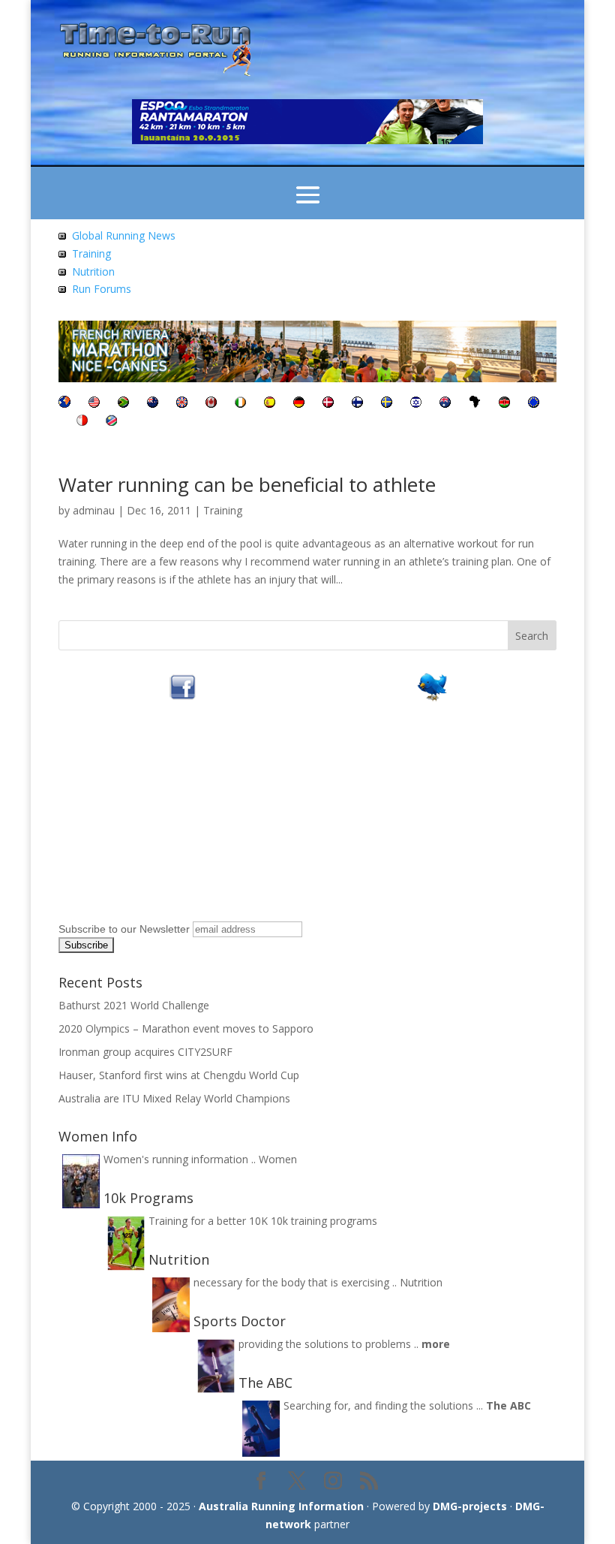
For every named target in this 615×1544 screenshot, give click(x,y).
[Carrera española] (269, 404)
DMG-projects (470, 1506)
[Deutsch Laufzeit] (298, 404)
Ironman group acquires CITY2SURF (145, 1052)
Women (278, 1159)
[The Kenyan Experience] (504, 404)
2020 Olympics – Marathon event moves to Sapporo (186, 1028)
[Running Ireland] (240, 404)
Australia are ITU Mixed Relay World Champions (174, 1098)
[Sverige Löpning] (386, 404)
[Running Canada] (211, 404)
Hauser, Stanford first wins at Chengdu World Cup (178, 1075)
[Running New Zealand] (152, 404)
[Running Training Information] (62, 289)
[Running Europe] (533, 404)
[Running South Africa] (123, 404)
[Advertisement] (152, 823)
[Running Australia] (445, 404)
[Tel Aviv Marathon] (416, 404)
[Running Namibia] (111, 422)
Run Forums (101, 289)
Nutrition (93, 271)
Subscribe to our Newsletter (124, 929)
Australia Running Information (281, 1506)
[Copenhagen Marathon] (328, 404)
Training (91, 253)
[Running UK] (182, 404)
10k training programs (324, 1221)
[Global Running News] (62, 235)
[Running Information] (64, 404)
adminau (94, 510)
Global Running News (124, 235)
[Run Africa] (475, 404)
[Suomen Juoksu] (357, 404)
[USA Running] (94, 404)
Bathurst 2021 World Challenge (133, 1005)
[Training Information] (62, 253)
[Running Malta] (82, 422)
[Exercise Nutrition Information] (62, 271)
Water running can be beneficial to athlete (247, 484)
